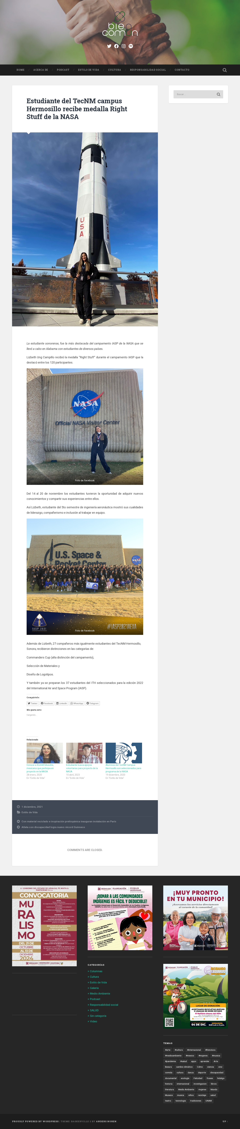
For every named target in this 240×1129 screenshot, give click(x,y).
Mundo (214, 1089)
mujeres (202, 1089)
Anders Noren (106, 1121)
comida (168, 1072)
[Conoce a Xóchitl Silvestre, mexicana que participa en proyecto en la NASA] (45, 753)
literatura (169, 1089)
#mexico (190, 1055)
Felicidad (198, 1078)
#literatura (210, 1050)
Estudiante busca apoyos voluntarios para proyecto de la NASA (82, 768)
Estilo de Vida (88, 69)
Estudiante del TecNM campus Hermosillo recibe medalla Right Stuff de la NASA (77, 108)
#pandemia (170, 1061)
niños (191, 1095)
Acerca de (40, 69)
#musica (216, 1055)
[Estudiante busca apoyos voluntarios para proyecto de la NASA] (84, 753)
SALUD (94, 1010)
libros (213, 1083)
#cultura (179, 1050)
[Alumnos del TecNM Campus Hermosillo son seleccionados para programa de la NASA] (124, 753)
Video (93, 1021)
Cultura (114, 69)
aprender (204, 1061)
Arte (216, 1061)
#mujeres (203, 1055)
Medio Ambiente (100, 993)
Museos (169, 1095)
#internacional (194, 1050)
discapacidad (216, 1072)
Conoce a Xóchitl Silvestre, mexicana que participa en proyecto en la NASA (40, 768)
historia (168, 1083)
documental (170, 1078)
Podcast (63, 69)
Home (20, 69)
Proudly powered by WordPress (35, 1121)
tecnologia (181, 1100)
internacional (183, 1083)
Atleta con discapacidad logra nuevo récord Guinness (53, 827)
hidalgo (220, 1078)
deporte (202, 1072)
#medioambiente (173, 1055)
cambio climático (184, 1066)
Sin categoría (98, 1015)
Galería (94, 988)
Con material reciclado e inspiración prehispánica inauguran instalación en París (69, 821)
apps (193, 1061)
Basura (168, 1066)
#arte (167, 1050)
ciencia (210, 1066)
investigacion (200, 1083)
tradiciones (195, 1100)
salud (213, 1095)
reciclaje (202, 1095)
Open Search (225, 70)
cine (220, 1066)
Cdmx (200, 1066)
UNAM (209, 1100)
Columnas (96, 971)
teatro (168, 1100)
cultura (180, 1072)
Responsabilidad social (148, 69)
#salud (183, 1061)
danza (191, 1072)
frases (210, 1078)
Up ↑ (225, 1121)
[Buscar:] (198, 94)
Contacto (182, 69)
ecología (185, 1078)
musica (180, 1095)
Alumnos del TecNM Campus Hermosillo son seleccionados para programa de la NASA (123, 768)
